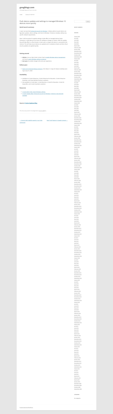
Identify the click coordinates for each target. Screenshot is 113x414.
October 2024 (77, 77)
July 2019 (76, 193)
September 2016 (78, 256)
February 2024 (77, 92)
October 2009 (77, 387)
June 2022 (76, 128)
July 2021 (76, 149)
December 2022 (77, 117)
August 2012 (77, 346)
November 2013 (77, 319)
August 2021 (77, 147)
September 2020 (78, 167)
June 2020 (76, 173)
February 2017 (77, 247)
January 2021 (77, 160)
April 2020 (76, 176)
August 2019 (77, 191)
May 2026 (76, 42)
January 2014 (77, 315)
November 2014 (77, 296)
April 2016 (76, 265)
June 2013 (76, 328)
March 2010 (76, 379)
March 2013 (76, 333)
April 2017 (76, 243)
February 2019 (77, 202)
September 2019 (78, 189)
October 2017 (77, 232)
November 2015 (77, 274)
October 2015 (77, 276)
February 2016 (77, 269)
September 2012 (78, 344)
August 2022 (77, 125)
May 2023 (76, 108)
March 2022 (76, 134)
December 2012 (77, 339)
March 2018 (76, 223)
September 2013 (78, 322)
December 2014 (77, 295)
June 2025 (76, 62)
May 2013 (76, 330)
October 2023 (77, 99)
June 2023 (76, 106)
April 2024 (76, 88)
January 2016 (77, 271)
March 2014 (76, 311)
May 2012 (76, 352)
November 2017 (77, 230)
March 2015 (76, 289)
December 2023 (77, 95)
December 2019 (77, 184)
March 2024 (76, 90)
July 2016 (76, 259)
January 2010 (77, 381)
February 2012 (77, 357)
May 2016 (76, 263)
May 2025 (76, 64)
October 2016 (77, 254)
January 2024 (77, 93)
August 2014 (77, 302)
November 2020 (77, 164)
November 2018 (77, 208)
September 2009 (78, 389)
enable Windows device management (55, 57)
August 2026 (77, 36)
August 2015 (77, 280)
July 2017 (76, 237)
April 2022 (76, 132)
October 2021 (77, 143)
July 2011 (76, 370)
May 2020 (76, 175)
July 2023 (76, 104)
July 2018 (76, 215)
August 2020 (77, 169)
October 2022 (77, 121)
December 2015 (77, 272)
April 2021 (76, 154)
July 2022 (76, 127)
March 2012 (76, 355)
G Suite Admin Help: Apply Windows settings (34, 92)
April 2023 (76, 110)
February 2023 (77, 114)
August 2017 (77, 235)
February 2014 (77, 313)
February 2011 (77, 378)
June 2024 (76, 84)
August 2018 (77, 213)
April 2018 (76, 221)
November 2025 (77, 53)
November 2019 (77, 186)
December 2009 (77, 383)
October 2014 (77, 298)
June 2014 (76, 306)
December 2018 (77, 206)
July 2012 (76, 348)
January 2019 (77, 204)
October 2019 (77, 188)
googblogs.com (27, 7)
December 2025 (77, 51)
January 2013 (77, 337)
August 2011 (77, 368)
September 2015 (78, 278)
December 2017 (77, 228)
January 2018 (77, 226)
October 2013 (77, 320)
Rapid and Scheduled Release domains (32, 69)
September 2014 (78, 300)
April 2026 (76, 44)
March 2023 (76, 112)
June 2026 (76, 40)
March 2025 (76, 68)
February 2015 (77, 291)
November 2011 (77, 363)
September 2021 (78, 145)
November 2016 (77, 252)
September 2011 (78, 367)
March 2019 (76, 200)
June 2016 (76, 261)
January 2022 (77, 138)
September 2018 (78, 211)
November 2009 (77, 385)
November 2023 (77, 97)
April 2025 (76, 66)
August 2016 (77, 258)
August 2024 (77, 80)
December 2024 (77, 73)
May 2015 (76, 285)
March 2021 (76, 156)
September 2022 (78, 123)
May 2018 (76, 219)
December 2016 (77, 250)
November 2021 (77, 141)
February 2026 (77, 47)
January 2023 (77, 116)
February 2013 (77, 335)
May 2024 (76, 86)
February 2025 (77, 69)
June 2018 (76, 217)
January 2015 (77, 293)
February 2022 (77, 136)
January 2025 (77, 71)
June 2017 (76, 239)
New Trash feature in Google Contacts (57, 120)
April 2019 (76, 199)
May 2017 (76, 241)
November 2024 (77, 75)
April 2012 (76, 354)
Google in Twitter (29, 14)
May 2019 (76, 197)
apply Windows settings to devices (37, 59)
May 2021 (76, 152)
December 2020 (77, 162)
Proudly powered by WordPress (26, 407)
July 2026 (76, 38)
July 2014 (76, 304)
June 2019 (76, 195)
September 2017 (78, 234)
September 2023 (78, 101)
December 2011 (77, 361)
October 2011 (77, 365)
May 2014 (76, 307)
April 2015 (76, 287)
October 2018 (77, 210)
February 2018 (77, 224)
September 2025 (78, 56)
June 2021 (76, 151)
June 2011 (76, 372)
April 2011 (76, 374)
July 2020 (76, 171)
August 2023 (77, 103)
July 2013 (76, 326)
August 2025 (77, 58)
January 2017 (77, 248)
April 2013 (76, 331)
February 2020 (77, 180)
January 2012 (77, 359)
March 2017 (76, 245)
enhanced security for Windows (39, 31)
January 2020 (77, 182)
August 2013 (77, 324)
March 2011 (76, 376)
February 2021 (77, 158)
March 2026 (76, 45)
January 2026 (77, 49)
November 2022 (77, 119)
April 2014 (76, 309)
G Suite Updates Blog (30, 103)
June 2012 (76, 350)
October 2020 (77, 165)
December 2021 (77, 140)
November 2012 (77, 341)
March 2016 (76, 267)
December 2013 (77, 317)
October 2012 (77, 343)
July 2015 (76, 282)
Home (21, 14)
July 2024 (76, 82)
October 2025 (77, 55)
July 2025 (76, 60)
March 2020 (76, 178)
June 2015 (76, 283)
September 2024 (78, 79)
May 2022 (76, 130)
